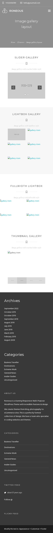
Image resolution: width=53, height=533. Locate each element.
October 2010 (10, 315)
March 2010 (9, 333)
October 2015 (10, 312)
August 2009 (9, 340)
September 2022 (11, 308)
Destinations (9, 366)
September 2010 (11, 319)
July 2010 (8, 326)
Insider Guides (10, 376)
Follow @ (8, 499)
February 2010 (10, 336)
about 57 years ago (14, 492)
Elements (20, 42)
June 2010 (8, 329)
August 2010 (9, 322)
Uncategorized (10, 380)
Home (13, 42)
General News (10, 373)
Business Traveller (11, 362)
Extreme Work (10, 369)
